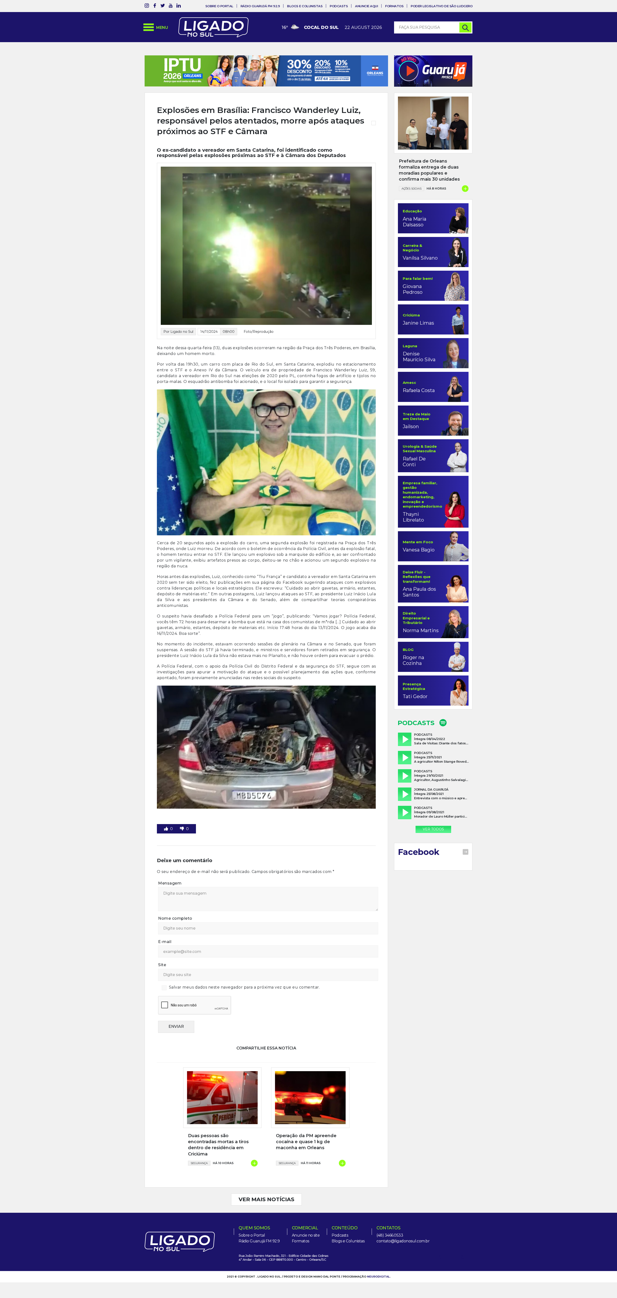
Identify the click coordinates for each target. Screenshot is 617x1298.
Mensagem (169, 883)
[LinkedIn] (178, 6)
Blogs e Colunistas (304, 6)
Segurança (199, 1163)
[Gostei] (166, 828)
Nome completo (175, 918)
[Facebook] (155, 6)
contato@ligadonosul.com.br (402, 1241)
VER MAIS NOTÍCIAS (266, 1199)
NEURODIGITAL (378, 1276)
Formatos (394, 6)
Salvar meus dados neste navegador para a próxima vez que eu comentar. (244, 987)
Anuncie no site (306, 1235)
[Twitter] (163, 6)
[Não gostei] (182, 828)
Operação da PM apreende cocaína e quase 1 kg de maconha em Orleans (306, 1141)
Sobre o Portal (219, 6)
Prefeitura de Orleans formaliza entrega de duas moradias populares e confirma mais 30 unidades (429, 170)
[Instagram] (147, 6)
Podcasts (339, 6)
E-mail (164, 941)
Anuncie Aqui (366, 6)
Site (162, 965)
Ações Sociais (412, 188)
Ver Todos (433, 829)
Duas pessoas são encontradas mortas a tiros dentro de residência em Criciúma (218, 1145)
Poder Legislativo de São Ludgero (441, 6)
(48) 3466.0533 (389, 1235)
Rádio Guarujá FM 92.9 (260, 6)
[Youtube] (170, 6)
